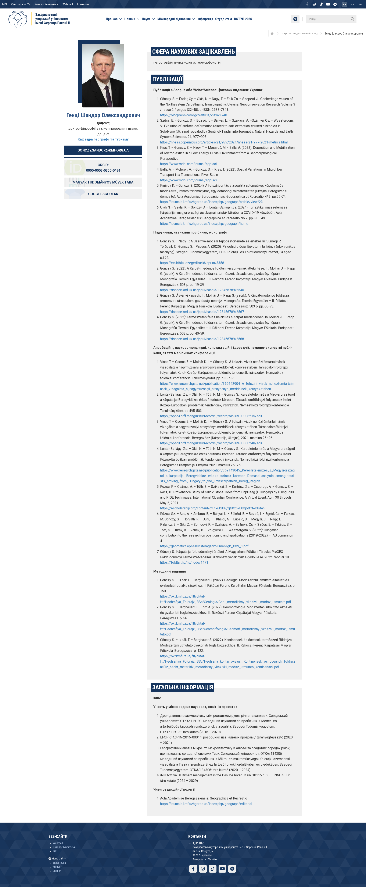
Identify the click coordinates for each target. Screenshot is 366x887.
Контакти (83, 4)
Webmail (67, 4)
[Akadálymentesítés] (295, 19)
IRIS (4, 4)
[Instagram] (314, 4)
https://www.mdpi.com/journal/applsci (188, 164)
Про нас (112, 19)
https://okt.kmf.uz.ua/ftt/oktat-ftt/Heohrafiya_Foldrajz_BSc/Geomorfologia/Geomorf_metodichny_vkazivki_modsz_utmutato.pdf (227, 628)
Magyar (57, 866)
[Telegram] (335, 4)
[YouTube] (328, 4)
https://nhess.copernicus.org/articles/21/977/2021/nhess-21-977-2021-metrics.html (224, 142)
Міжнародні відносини (174, 19)
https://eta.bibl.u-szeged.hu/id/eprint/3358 (192, 263)
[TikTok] (321, 4)
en (360, 4)
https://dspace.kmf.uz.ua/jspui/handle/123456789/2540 (202, 290)
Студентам (223, 19)
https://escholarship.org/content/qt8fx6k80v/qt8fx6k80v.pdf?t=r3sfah (212, 508)
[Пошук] (352, 19)
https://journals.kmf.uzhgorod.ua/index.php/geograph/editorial (206, 804)
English (57, 870)
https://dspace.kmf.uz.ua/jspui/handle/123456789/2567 (202, 312)
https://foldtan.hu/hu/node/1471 (184, 562)
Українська (59, 862)
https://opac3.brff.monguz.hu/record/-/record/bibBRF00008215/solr (211, 416)
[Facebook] (307, 4)
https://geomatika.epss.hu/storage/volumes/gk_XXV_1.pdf (204, 546)
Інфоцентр (205, 19)
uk (344, 4)
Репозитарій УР (20, 4)
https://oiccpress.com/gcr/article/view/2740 (193, 115)
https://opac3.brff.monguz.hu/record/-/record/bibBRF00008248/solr (211, 443)
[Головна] (274, 33)
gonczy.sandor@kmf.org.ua (103, 150)
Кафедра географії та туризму (103, 139)
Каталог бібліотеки (46, 4)
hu (352, 4)
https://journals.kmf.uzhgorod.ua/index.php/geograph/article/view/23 (211, 202)
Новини (129, 19)
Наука (146, 19)
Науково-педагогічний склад (300, 33)
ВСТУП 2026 (243, 19)
